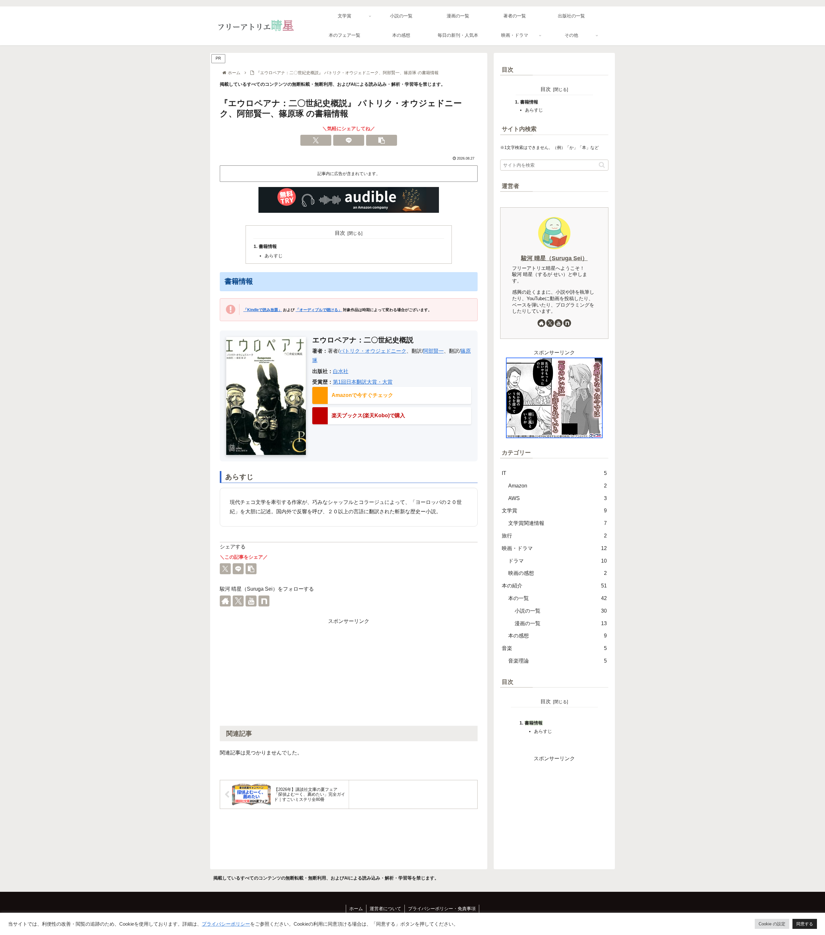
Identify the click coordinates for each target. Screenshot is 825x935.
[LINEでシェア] (348, 140)
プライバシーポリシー (226, 924)
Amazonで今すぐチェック (362, 395)
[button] (381, 140)
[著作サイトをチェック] (225, 600)
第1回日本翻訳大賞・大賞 (363, 382)
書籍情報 (268, 246)
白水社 (340, 371)
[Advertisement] (349, 671)
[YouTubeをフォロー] (251, 600)
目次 (340, 233)
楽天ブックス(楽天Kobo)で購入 (368, 415)
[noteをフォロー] (263, 600)
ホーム (356, 908)
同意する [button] (804, 923)
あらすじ (274, 255)
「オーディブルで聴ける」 (319, 310)
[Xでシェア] (315, 140)
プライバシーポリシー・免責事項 (442, 908)
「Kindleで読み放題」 (262, 310)
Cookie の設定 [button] (772, 923)
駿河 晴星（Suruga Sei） (554, 258)
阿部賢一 (433, 351)
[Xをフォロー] (238, 600)
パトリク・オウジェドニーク (372, 351)
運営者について (385, 908)
